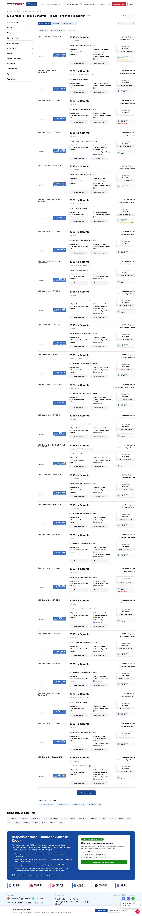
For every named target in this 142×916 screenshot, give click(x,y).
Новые (56, 23)
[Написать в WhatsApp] (133, 898)
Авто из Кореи (22, 11)
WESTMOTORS (11, 11)
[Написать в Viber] (128, 898)
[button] (125, 58)
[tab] (38, 57)
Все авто (44, 23)
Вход (131, 4)
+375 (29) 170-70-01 (67, 898)
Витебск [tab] (28, 903)
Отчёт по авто (99, 59)
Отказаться (114, 910)
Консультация (119, 4)
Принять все (101, 910)
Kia (30, 11)
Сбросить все (72, 30)
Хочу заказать (99, 63)
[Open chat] (137, 911)
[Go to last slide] (40, 47)
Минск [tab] (10, 903)
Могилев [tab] (18, 903)
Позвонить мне (79, 63)
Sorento (36, 11)
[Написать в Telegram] (123, 898)
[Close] (138, 902)
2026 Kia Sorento (79, 37)
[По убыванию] (119, 23)
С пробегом (69, 23)
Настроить (125, 910)
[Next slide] (65, 47)
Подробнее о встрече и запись (104, 862)
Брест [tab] (36, 903)
